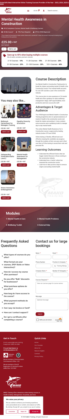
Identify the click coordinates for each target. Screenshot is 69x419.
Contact (37, 354)
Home (36, 342)
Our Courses (38, 345)
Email (54, 253)
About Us (37, 348)
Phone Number (40, 262)
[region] (23, 405)
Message (39, 296)
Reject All (23, 411)
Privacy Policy (38, 356)
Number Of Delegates (60, 271)
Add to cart (12, 49)
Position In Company (59, 262)
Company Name (41, 271)
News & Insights (39, 351)
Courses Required (41, 280)
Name (38, 253)
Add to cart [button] (6, 132)
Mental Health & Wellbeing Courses (32, 28)
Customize (12, 411)
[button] (28, 10)
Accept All (35, 411)
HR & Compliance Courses (12, 28)
